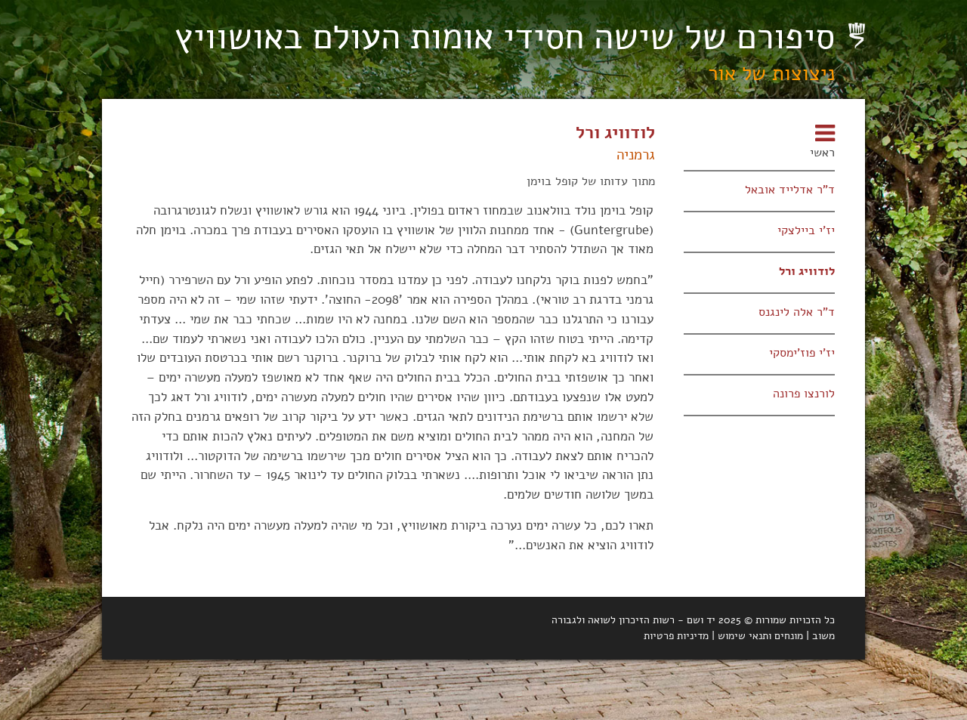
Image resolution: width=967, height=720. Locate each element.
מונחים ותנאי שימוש (760, 636)
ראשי (822, 152)
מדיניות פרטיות (676, 636)
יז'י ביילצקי (806, 230)
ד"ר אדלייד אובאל (790, 189)
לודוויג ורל (807, 271)
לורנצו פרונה (804, 393)
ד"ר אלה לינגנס (796, 311)
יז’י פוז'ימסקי (802, 352)
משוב (823, 636)
